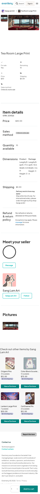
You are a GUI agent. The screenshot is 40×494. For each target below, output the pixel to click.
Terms (18, 481)
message (19, 222)
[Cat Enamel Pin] (30, 407)
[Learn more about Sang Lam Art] (9, 280)
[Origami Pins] (10, 372)
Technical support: (8, 448)
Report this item (29, 434)
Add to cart (29, 489)
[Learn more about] (9, 252)
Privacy (24, 481)
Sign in (30, 4)
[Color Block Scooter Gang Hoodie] (30, 372)
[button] (19, 3)
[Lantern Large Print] (10, 407)
